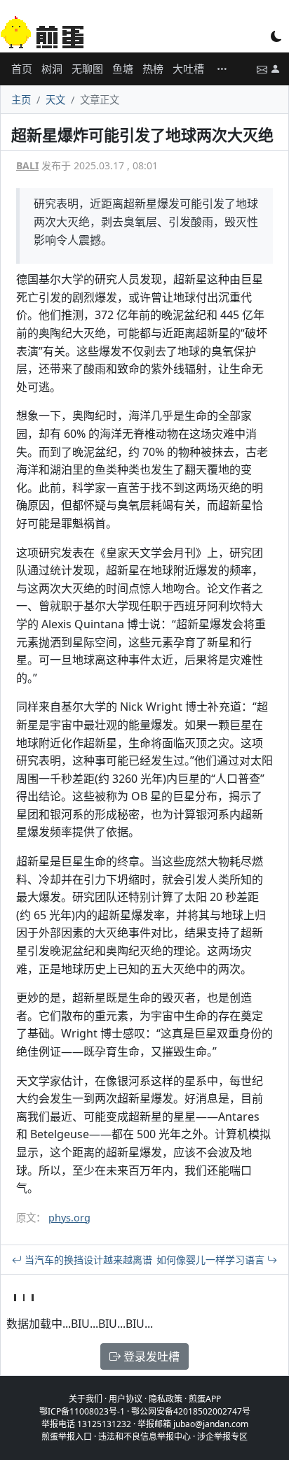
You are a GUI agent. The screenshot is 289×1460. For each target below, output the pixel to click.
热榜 (152, 69)
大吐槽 (188, 69)
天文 (55, 99)
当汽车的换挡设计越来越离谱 (87, 1259)
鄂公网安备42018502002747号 (190, 1411)
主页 (21, 99)
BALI (27, 165)
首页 (21, 69)
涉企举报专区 (222, 1437)
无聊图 (87, 69)
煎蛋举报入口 (66, 1437)
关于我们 (85, 1399)
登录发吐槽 (150, 1356)
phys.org (69, 1217)
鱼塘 (122, 69)
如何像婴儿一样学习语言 (211, 1259)
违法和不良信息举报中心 (144, 1437)
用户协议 (125, 1399)
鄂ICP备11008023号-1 (82, 1411)
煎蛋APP (205, 1399)
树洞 (51, 69)
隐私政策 (165, 1399)
